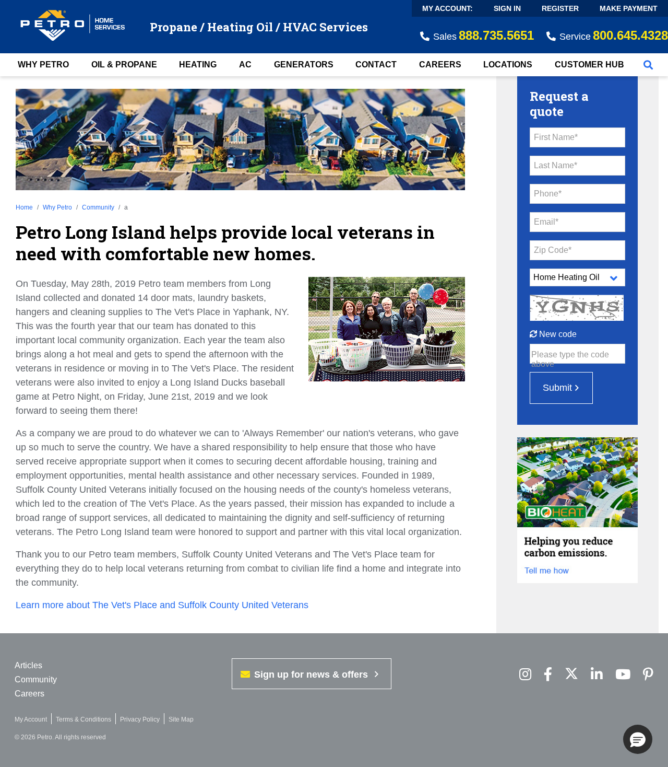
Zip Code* (552, 250)
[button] (637, 739)
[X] (571, 675)
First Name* (556, 137)
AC (245, 64)
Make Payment (629, 8)
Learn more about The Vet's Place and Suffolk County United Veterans (162, 605)
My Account (31, 719)
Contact (376, 64)
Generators (303, 64)
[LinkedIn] (597, 675)
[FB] (548, 675)
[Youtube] (622, 675)
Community (98, 207)
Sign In (507, 8)
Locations (507, 64)
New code (557, 334)
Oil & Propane (124, 64)
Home (24, 207)
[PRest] (525, 675)
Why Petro (43, 64)
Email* (546, 221)
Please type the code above (570, 359)
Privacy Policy (140, 719)
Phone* (548, 193)
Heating (198, 64)
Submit (557, 387)
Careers (440, 64)
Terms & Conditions (83, 719)
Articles (28, 665)
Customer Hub (589, 64)
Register (560, 8)
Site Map (181, 719)
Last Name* (555, 165)
